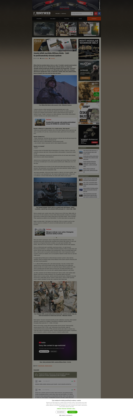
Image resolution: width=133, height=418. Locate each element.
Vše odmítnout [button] (61, 412)
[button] (66, 409)
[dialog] (66, 408)
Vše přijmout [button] (72, 412)
